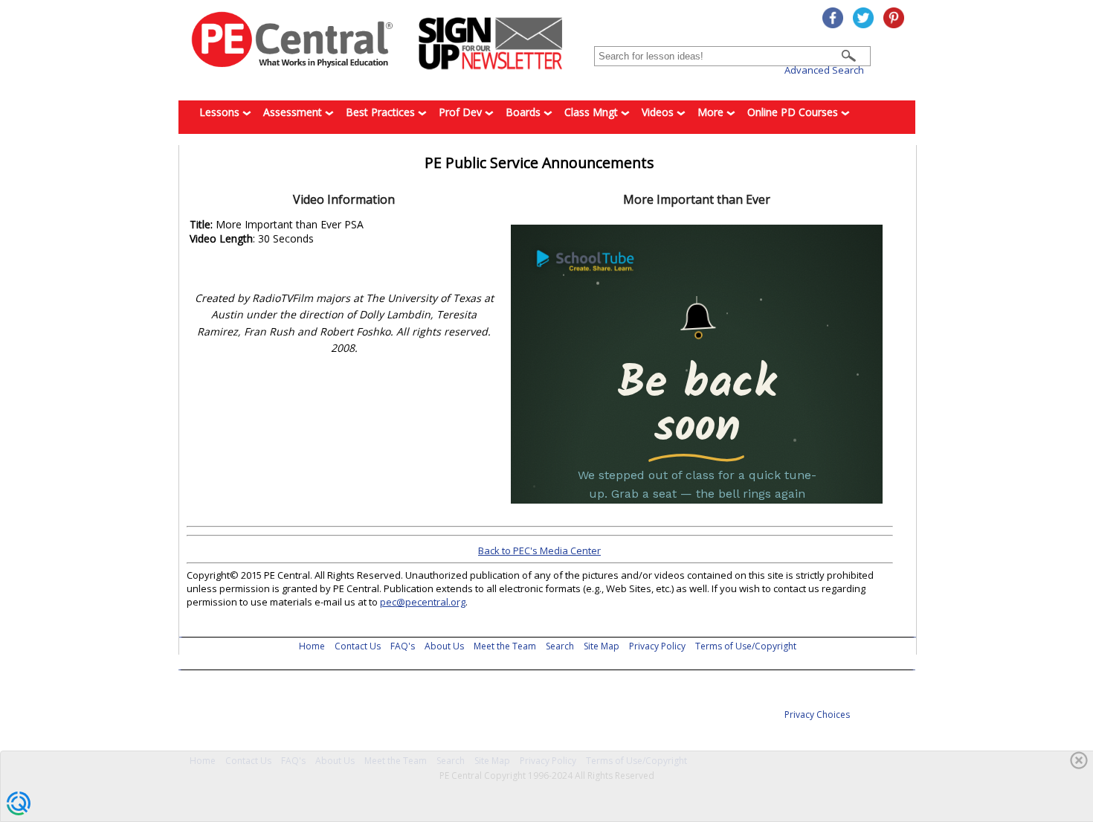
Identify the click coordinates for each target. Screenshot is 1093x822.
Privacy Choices (817, 714)
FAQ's (402, 646)
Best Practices (382, 112)
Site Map (601, 646)
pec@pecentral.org (422, 602)
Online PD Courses (794, 112)
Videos (659, 112)
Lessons (220, 112)
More (711, 112)
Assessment (294, 112)
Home (312, 646)
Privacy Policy (657, 646)
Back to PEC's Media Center (539, 550)
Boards (525, 112)
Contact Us (358, 646)
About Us (444, 646)
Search (560, 646)
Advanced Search (824, 70)
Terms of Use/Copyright (745, 646)
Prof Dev (462, 112)
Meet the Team (505, 646)
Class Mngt (592, 112)
